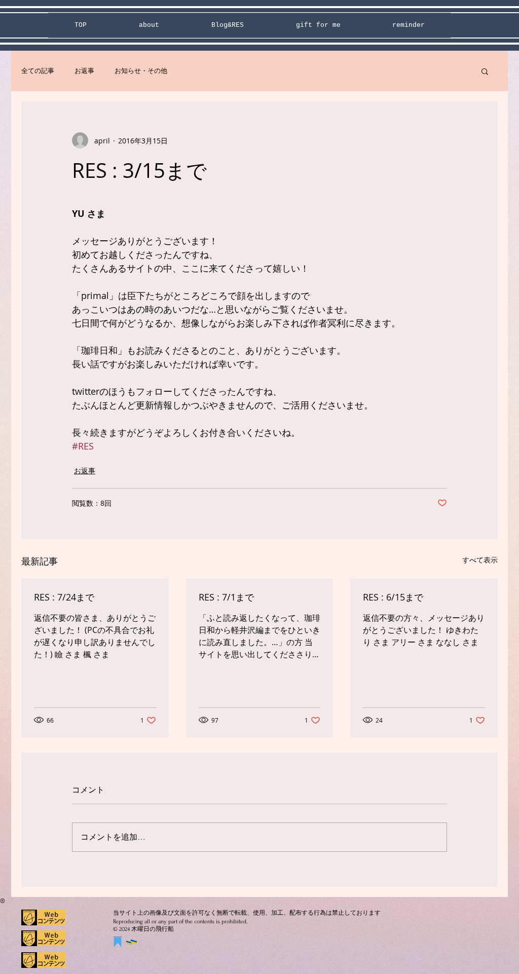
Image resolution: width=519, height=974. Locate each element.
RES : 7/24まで (64, 597)
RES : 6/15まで (393, 597)
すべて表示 (480, 560)
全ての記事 (37, 70)
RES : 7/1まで (226, 597)
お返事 (84, 70)
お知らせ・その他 (141, 70)
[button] (485, 71)
